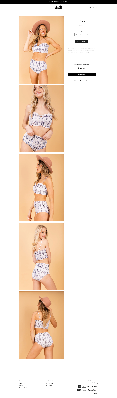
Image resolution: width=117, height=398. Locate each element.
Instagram (51, 385)
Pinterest (50, 383)
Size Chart (21, 385)
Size (82, 31)
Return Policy (22, 383)
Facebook (50, 381)
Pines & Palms (94, 381)
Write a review (81, 74)
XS (76, 34)
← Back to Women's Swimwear (58, 366)
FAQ (20, 381)
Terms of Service (23, 388)
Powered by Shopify (93, 383)
